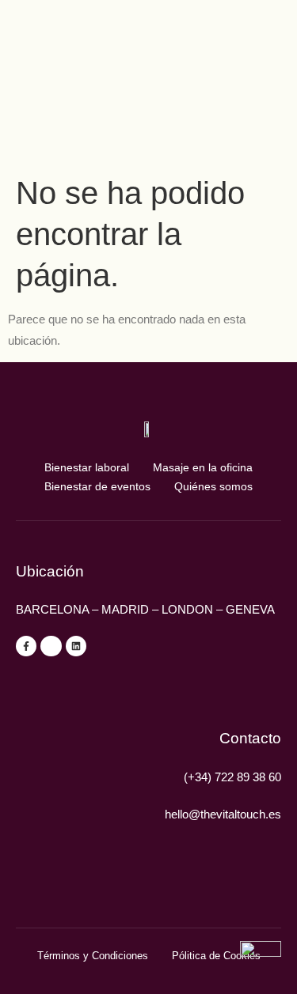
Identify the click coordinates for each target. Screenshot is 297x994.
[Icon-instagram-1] (50, 646)
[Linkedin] (76, 646)
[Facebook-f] (26, 646)
